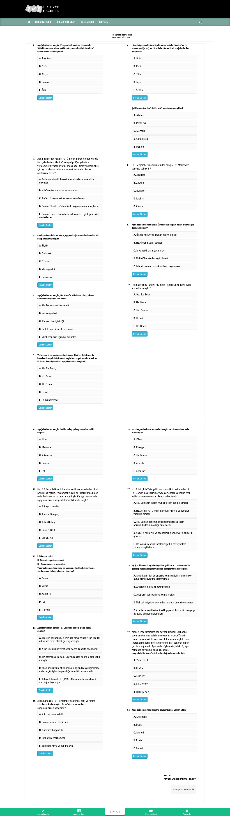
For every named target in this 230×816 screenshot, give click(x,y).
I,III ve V (139, 676)
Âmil (42, 90)
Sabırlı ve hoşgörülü (51, 730)
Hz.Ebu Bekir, (47, 368)
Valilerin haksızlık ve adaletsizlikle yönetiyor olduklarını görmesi (163, 534)
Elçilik (43, 245)
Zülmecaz (45, 455)
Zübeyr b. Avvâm (49, 506)
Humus (44, 82)
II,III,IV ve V (141, 683)
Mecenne (45, 447)
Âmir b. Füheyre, (49, 514)
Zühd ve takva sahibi (51, 714)
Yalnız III (45, 594)
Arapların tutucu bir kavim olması (152, 586)
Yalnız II (44, 586)
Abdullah (139, 175)
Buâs (138, 58)
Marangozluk (47, 269)
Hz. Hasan (140, 302)
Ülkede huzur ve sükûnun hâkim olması (155, 234)
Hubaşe (44, 463)
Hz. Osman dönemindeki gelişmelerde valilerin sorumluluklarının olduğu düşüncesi (159, 523)
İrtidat (138, 724)
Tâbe (137, 74)
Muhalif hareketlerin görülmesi (151, 258)
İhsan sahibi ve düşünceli (53, 722)
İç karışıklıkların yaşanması (149, 250)
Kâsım (138, 206)
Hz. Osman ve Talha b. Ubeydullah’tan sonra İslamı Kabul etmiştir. (69, 658)
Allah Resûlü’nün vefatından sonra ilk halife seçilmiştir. (68, 649)
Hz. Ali (138, 318)
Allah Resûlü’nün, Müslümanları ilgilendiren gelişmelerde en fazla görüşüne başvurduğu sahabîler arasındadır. (69, 669)
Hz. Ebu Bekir (142, 294)
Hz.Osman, (46, 384)
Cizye (43, 74)
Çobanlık (45, 253)
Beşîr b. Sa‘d (47, 530)
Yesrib (138, 90)
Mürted (139, 732)
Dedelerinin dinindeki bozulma (56, 329)
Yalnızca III (141, 660)
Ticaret (44, 261)
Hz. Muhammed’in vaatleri (54, 305)
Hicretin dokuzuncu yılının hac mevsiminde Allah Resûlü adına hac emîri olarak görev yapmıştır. (69, 639)
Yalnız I (44, 578)
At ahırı (139, 115)
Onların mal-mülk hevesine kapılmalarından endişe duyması (66, 181)
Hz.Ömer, (45, 376)
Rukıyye (139, 190)
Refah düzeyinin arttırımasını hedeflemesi (62, 198)
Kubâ (137, 66)
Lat (42, 471)
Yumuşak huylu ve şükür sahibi (56, 745)
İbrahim (139, 198)
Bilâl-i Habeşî (47, 522)
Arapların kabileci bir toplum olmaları (154, 594)
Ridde (138, 740)
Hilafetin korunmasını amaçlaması (58, 190)
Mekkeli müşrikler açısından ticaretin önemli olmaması (163, 602)
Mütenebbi (140, 716)
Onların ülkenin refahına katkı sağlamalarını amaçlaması (69, 206)
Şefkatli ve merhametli (52, 738)
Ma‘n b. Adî (46, 538)
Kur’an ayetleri (48, 313)
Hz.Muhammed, (48, 400)
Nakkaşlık (45, 277)
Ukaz (43, 439)
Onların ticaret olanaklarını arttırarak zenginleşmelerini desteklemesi (68, 216)
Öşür (43, 66)
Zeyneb (139, 182)
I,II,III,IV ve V (141, 691)
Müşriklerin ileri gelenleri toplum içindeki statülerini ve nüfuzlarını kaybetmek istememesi (163, 577)
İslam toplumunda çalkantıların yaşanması (157, 266)
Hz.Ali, (44, 392)
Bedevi (138, 748)
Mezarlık (140, 131)
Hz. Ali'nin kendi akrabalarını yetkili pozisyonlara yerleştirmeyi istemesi (160, 545)
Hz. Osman (141, 310)
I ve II (43, 601)
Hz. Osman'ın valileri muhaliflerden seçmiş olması (161, 502)
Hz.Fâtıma (140, 455)
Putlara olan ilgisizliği (51, 321)
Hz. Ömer (140, 326)
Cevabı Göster (45, 98)
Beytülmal (45, 58)
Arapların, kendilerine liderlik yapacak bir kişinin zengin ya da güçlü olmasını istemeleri (164, 612)
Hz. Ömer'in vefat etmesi (148, 242)
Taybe (138, 82)
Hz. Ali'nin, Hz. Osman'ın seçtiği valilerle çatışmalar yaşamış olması (161, 512)
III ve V (138, 668)
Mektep (139, 146)
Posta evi (140, 123)
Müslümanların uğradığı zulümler (57, 337)
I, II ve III (44, 609)
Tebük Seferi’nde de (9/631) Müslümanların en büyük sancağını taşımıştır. (67, 681)
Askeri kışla (141, 138)
